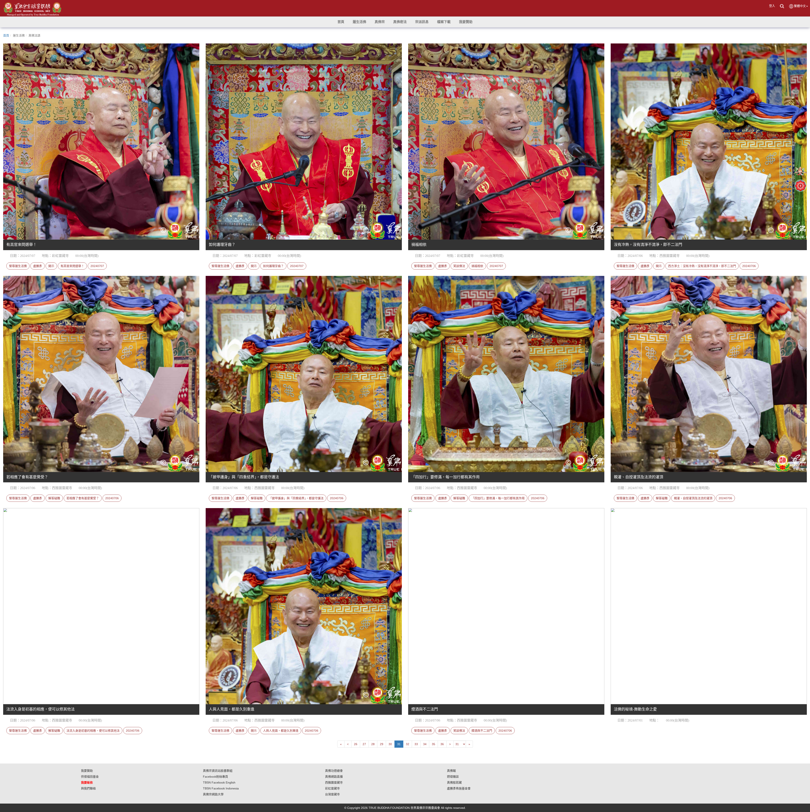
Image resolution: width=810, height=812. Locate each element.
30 (390, 744)
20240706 (749, 266)
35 (433, 744)
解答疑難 (54, 498)
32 (407, 744)
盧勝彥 (37, 266)
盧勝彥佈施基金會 (459, 788)
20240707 (97, 266)
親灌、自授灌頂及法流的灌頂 (693, 498)
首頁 (6, 35)
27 (364, 744)
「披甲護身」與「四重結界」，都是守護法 (296, 498)
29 (381, 744)
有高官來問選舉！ (72, 266)
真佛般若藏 (454, 782)
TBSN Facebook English (219, 782)
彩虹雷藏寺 (332, 788)
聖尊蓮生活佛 (18, 266)
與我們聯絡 (88, 788)
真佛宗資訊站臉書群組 (217, 770)
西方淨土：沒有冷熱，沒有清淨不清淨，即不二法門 (702, 266)
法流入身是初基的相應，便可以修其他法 (93, 730)
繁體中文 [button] (800, 6)
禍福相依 (477, 266)
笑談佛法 (459, 266)
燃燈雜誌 (453, 776)
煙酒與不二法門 (481, 730)
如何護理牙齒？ (273, 266)
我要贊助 (87, 770)
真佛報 (451, 770)
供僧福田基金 (90, 776)
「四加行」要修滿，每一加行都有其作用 (498, 498)
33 (416, 744)
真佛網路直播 (334, 776)
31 (399, 744)
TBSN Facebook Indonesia (221, 788)
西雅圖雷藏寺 (334, 782)
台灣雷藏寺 (332, 794)
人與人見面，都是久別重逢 (280, 730)
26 (355, 744)
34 (425, 744)
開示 (51, 266)
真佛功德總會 (334, 770)
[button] (359, 22)
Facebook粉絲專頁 (215, 776)
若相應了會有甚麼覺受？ (82, 498)
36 (442, 744)
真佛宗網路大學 (213, 794)
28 (373, 744)
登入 (772, 5)
